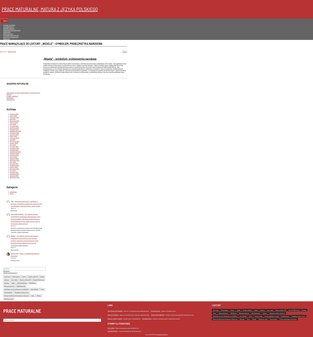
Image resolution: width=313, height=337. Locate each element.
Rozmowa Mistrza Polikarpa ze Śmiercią (16, 295)
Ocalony (264, 313)
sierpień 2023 (14, 159)
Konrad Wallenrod (38, 280)
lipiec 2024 (13, 157)
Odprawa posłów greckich (277, 313)
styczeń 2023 (14, 164)
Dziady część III (33, 276)
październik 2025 (15, 131)
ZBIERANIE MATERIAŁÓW (11, 30)
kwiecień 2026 (14, 121)
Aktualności (11, 100)
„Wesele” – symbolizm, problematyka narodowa (69, 58)
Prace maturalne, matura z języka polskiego (50, 9)
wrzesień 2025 (14, 133)
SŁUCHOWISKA (113, 331)
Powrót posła (258, 316)
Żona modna (273, 319)
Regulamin (10, 98)
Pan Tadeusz (34, 289)
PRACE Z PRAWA (113, 315)
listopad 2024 (14, 150)
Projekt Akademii (12, 96)
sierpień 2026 (14, 114)
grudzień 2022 (14, 165)
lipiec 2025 (13, 136)
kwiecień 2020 (14, 177)
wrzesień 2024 (14, 153)
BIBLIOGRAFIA (8, 34)
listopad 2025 (14, 129)
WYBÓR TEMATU (9, 29)
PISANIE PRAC (155, 311)
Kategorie (6, 271)
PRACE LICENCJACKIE (115, 319)
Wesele (39, 295)
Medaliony (32, 283)
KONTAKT (6, 39)
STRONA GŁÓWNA (9, 25)
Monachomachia (9, 286)
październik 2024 (15, 152)
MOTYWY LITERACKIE (10, 37)
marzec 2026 (14, 123)
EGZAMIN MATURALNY (11, 35)
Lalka (13, 283)
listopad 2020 (14, 176)
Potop (42, 289)
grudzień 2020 (14, 174)
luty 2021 (13, 171)
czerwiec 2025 (14, 138)
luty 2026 (13, 124)
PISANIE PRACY (8, 27)
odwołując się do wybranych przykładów (16, 289)
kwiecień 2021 (14, 169)
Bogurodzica (16, 276)
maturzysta (12, 52)
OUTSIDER (111, 328)
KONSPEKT (7, 32)
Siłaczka (242, 319)
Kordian (6, 283)
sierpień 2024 (14, 155)
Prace (124, 52)
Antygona (7, 276)
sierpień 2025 (14, 135)
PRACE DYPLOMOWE (157, 315)
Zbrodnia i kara (8, 299)
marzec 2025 (14, 143)
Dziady (239, 310)
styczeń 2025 (14, 147)
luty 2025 (13, 145)
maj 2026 (12, 119)
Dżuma (42, 276)
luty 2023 (13, 162)
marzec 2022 (14, 167)
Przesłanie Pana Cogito (22, 292)
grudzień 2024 (14, 148)
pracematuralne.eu (162, 334)
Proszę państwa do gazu (272, 316)
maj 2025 (12, 140)
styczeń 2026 (14, 126)
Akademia (13, 192)
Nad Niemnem (21, 286)
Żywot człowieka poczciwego (288, 319)
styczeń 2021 (14, 172)
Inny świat (14, 280)
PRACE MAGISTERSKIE (115, 311)
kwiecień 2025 (14, 141)
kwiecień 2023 (14, 160)
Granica (6, 280)
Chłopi (24, 276)
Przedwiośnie (8, 292)
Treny (33, 295)
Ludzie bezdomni (22, 283)
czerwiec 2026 (14, 117)
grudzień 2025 (14, 128)
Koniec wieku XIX (25, 280)
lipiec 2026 (13, 116)
